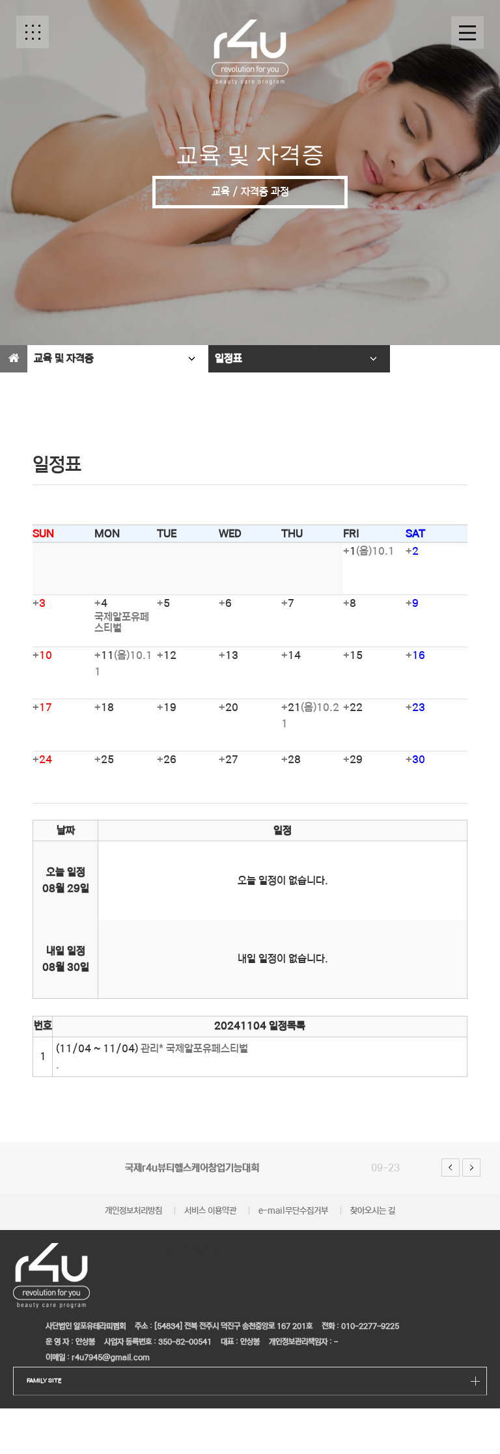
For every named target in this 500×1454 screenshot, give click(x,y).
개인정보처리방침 (133, 1211)
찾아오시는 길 (372, 1211)
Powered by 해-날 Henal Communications (372, 1362)
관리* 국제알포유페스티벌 (194, 1048)
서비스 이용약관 (210, 1211)
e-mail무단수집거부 (293, 1211)
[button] (32, 32)
